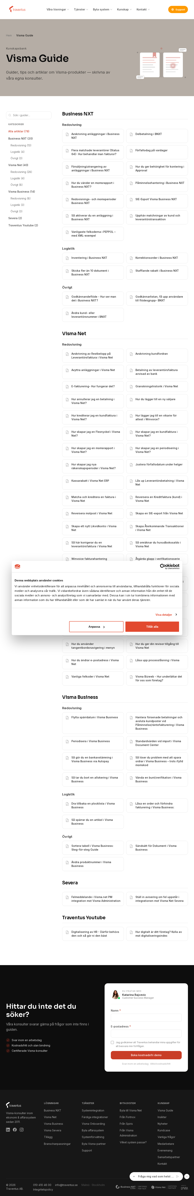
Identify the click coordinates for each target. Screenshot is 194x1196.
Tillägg (48, 1137)
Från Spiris (126, 1123)
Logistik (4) (18, 151)
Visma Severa (52, 1130)
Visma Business (53, 1123)
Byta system (101, 9)
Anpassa (94, 626)
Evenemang (165, 1150)
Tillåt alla (152, 626)
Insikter (162, 1117)
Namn (116, 1010)
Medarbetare (166, 1143)
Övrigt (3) (17, 158)
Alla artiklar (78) (18, 131)
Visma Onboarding (93, 1123)
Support (180, 9)
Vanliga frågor (166, 1137)
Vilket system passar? (133, 1142)
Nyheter (163, 1123)
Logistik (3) (17, 204)
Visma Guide (165, 1110)
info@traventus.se (66, 1185)
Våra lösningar (56, 9)
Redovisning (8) (21, 198)
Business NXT (52, 1110)
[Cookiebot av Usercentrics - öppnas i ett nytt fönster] (162, 566)
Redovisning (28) (21, 171)
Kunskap (123, 9)
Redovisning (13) (21, 145)
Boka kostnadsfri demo (146, 1055)
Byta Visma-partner (94, 1143)
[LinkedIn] (8, 1130)
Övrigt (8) (17, 184)
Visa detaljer (164, 614)
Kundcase (164, 1130)
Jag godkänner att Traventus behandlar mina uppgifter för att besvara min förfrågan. (148, 1044)
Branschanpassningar (57, 1143)
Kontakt (142, 9)
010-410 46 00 (42, 1185)
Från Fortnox (127, 1117)
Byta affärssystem (93, 1130)
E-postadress (121, 1026)
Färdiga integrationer (95, 1117)
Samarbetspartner (169, 1157)
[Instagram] (21, 1130)
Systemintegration (93, 1110)
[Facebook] (15, 1130)
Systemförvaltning (93, 1137)
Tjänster (79, 9)
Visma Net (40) (18, 165)
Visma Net (50, 1117)
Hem (9, 35)
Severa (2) (15, 218)
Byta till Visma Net (131, 1110)
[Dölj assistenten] (186, 1176)
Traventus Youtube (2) (23, 225)
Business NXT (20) (20, 138)
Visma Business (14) (21, 191)
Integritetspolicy (43, 1189)
